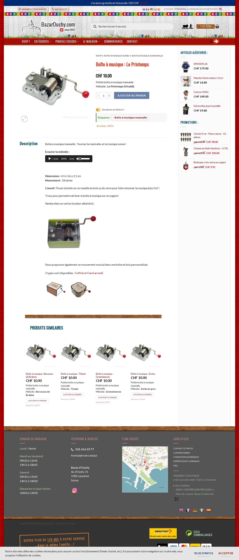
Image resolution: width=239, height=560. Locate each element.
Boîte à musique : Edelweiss (110, 373)
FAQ (175, 465)
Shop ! (26, 41)
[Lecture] (50, 158)
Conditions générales (186, 457)
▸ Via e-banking (181, 485)
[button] (207, 26)
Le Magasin (90, 41)
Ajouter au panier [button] (37, 397)
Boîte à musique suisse (116, 55)
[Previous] (25, 376)
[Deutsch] (152, 9)
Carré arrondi (95, 273)
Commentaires (113, 41)
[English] (144, 9)
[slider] (86, 158)
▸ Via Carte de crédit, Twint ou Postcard (194, 479)
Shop (98, 55)
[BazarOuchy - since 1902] (48, 25)
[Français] (148, 9)
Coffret (79, 273)
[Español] (159, 9)
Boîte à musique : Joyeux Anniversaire (38, 375)
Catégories (41, 41)
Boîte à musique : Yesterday (145, 373)
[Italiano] (155, 9)
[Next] (161, 376)
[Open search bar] (211, 41)
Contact (132, 41)
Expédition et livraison (186, 461)
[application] (68, 158)
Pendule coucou (65, 41)
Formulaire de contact (84, 455)
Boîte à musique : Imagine (74, 373)
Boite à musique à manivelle (147, 55)
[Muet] (78, 158)
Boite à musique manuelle (131, 117)
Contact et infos (183, 448)
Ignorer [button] (143, 3)
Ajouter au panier (132, 95)
